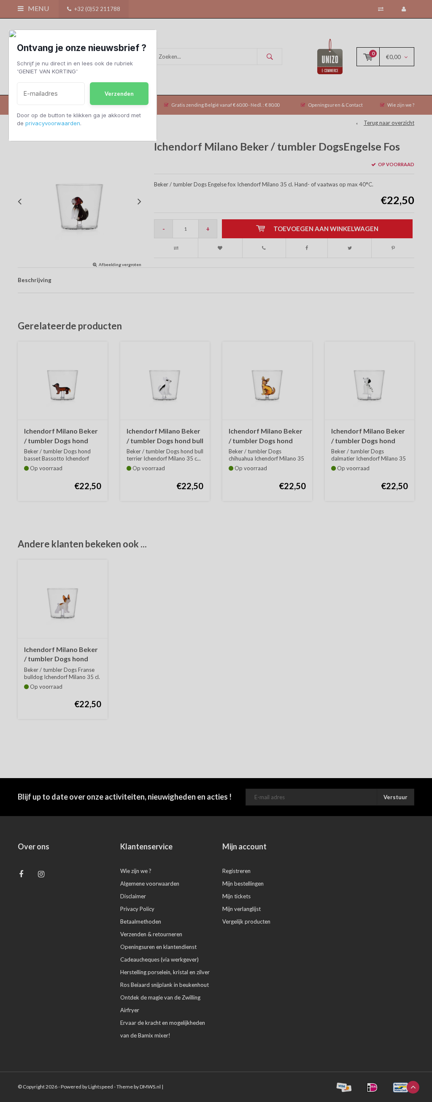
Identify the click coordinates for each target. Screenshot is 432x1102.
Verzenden (119, 93)
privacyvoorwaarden (52, 123)
